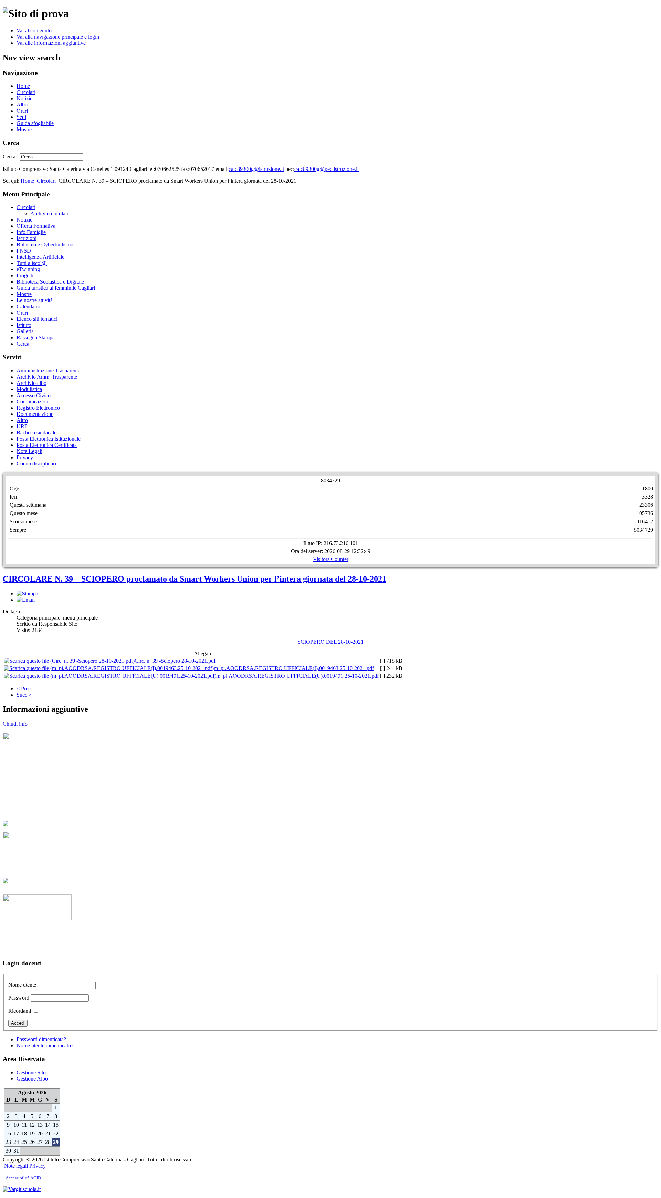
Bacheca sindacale (36, 433)
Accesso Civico (34, 395)
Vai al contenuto (34, 30)
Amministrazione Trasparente (48, 370)
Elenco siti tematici (37, 319)
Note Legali (29, 451)
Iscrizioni (26, 238)
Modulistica (29, 389)
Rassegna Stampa (36, 337)
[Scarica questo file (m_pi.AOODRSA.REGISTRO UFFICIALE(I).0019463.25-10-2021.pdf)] (109, 668)
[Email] (26, 600)
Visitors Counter (330, 559)
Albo (22, 104)
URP (22, 426)
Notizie (24, 98)
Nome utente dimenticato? (45, 1045)
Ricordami (19, 1011)
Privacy (25, 457)
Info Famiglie (31, 232)
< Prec (24, 689)
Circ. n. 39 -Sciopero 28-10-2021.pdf (175, 661)
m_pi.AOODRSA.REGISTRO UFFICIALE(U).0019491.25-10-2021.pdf (297, 676)
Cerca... (11, 157)
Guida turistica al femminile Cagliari (56, 288)
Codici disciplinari (36, 464)
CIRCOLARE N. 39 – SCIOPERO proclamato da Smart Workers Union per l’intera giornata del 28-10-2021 (194, 578)
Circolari (26, 92)
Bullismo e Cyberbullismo (45, 244)
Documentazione (35, 414)
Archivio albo (31, 383)
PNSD (24, 251)
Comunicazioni (33, 402)
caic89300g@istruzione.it (256, 169)
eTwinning (28, 269)
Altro (22, 420)
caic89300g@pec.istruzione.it (326, 169)
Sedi (21, 117)
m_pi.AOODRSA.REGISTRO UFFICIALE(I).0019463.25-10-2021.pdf (294, 668)
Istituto (24, 325)
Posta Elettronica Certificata (47, 445)
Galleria (25, 331)
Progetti (25, 275)
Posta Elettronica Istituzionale (49, 439)
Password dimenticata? (41, 1039)
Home (23, 86)
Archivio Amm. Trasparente (47, 377)
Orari (22, 111)
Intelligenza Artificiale (40, 257)
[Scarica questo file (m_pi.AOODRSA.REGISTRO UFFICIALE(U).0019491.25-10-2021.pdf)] (110, 676)
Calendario (28, 306)
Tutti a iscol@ (32, 263)
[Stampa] (27, 593)
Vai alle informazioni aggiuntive (51, 43)
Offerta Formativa (36, 226)
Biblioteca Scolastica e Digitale (50, 282)
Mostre (24, 129)
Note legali (16, 1166)
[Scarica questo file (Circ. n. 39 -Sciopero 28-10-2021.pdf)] (69, 661)
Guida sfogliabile (35, 123)
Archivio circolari (49, 213)
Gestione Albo (32, 1079)
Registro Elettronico (38, 408)
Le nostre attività (35, 300)
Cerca (23, 344)
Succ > (24, 695)
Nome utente (22, 985)
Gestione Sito (31, 1072)
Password (18, 998)
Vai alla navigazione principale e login (58, 37)
